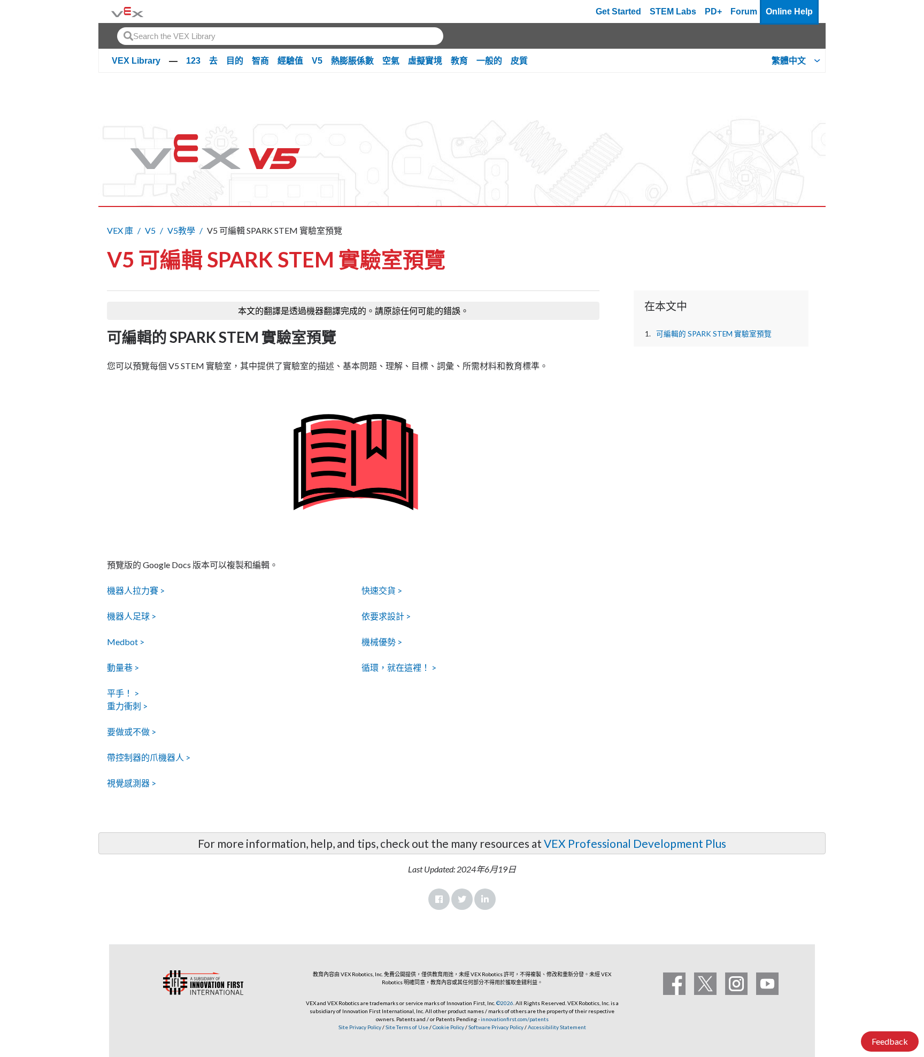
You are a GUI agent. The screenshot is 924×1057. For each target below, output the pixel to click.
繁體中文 (789, 60)
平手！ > (123, 693)
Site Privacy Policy (359, 1027)
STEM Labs (673, 11)
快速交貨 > (381, 590)
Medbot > (125, 642)
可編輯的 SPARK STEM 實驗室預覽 (714, 334)
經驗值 (290, 60)
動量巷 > (123, 667)
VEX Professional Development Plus (635, 843)
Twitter (462, 899)
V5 (317, 60)
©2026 (504, 1003)
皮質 (519, 60)
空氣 (390, 60)
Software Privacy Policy (495, 1027)
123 (193, 60)
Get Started (618, 11)
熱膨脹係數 (352, 60)
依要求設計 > (386, 616)
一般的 (489, 60)
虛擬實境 (425, 60)
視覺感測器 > (131, 783)
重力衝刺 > (127, 706)
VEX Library (136, 60)
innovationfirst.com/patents (515, 1019)
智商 (260, 60)
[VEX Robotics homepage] (127, 11)
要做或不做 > (131, 731)
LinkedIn (485, 899)
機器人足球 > (131, 616)
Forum (743, 11)
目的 (234, 60)
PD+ (713, 11)
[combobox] (280, 36)
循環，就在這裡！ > (398, 667)
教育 (459, 60)
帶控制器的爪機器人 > (148, 757)
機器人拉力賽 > (136, 590)
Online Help (789, 11)
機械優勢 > (381, 642)
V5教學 (181, 230)
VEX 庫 (120, 230)
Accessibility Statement (557, 1027)
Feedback (890, 1041)
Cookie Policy (448, 1027)
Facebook (439, 899)
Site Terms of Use (406, 1027)
